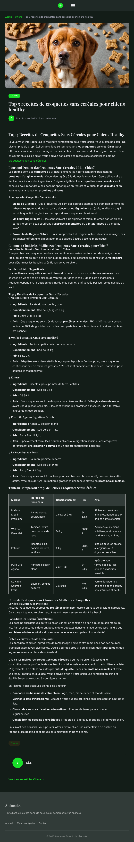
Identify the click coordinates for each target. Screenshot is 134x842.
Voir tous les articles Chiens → (26, 779)
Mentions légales (26, 823)
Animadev (13, 805)
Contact (43, 823)
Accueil (9, 17)
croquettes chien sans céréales (27, 160)
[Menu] (73, 5)
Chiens (18, 17)
